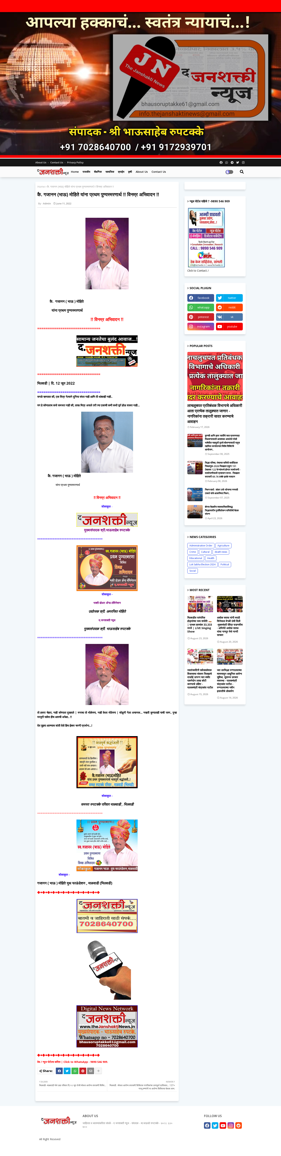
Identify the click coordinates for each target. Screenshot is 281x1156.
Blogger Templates (66, 1148)
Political (225, 564)
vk (232, 317)
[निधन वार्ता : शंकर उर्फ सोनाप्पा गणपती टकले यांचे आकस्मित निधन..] (195, 494)
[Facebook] (59, 1071)
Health (210, 558)
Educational (195, 558)
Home (75, 171)
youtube (232, 326)
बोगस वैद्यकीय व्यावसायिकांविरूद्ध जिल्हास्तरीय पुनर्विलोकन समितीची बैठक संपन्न (222, 510)
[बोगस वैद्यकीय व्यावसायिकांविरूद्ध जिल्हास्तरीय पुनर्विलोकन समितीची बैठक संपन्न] (195, 511)
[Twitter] (67, 1071)
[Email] (90, 1071)
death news (221, 551)
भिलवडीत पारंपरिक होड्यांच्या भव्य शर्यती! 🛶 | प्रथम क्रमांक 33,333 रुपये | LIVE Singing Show (199, 624)
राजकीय (86, 171)
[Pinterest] (82, 1071)
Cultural (205, 551)
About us (142, 171)
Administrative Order (200, 545)
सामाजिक (110, 171)
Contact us (57, 162)
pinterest (203, 317)
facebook (203, 298)
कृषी (130, 171)
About (203, 1148)
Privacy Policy (75, 162)
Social (192, 570)
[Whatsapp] (74, 1071)
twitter (232, 298)
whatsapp (203, 307)
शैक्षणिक (98, 171)
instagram (203, 326)
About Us (41, 162)
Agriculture (223, 545)
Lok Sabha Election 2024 (202, 564)
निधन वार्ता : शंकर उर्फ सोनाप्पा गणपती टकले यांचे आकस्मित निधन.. (221, 491)
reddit (232, 307)
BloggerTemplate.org (112, 1148)
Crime (192, 551)
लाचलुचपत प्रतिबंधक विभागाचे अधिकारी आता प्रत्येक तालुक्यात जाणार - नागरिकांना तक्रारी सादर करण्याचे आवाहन (214, 413)
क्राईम (121, 171)
